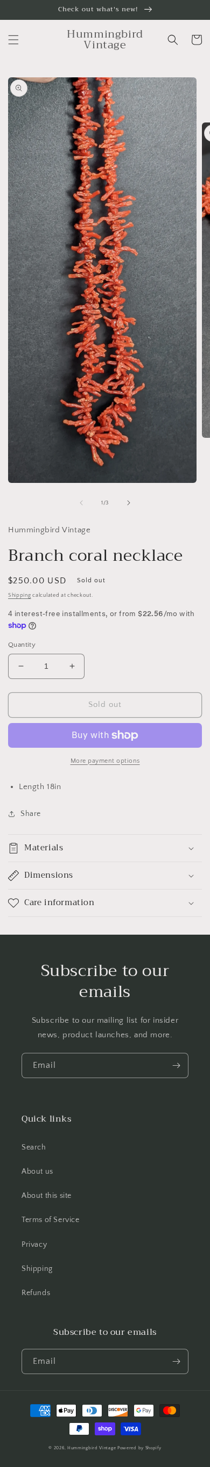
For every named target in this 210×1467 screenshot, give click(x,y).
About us (37, 1171)
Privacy (34, 1244)
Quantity (22, 644)
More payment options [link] (105, 760)
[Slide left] (81, 503)
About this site (47, 1195)
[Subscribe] (176, 1065)
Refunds (36, 1293)
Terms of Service (51, 1220)
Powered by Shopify (139, 1448)
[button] (13, 40)
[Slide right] (129, 503)
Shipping (19, 595)
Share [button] (30, 814)
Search (34, 1147)
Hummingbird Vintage (91, 1448)
